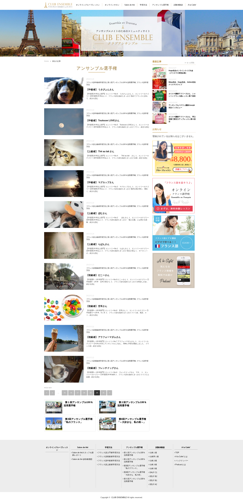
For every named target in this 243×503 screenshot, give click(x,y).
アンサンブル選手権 (160, 5)
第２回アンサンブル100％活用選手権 (134, 460)
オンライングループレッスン (88, 5)
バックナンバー (181, 461)
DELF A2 (153, 484)
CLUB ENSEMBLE (119, 497)
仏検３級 (153, 464)
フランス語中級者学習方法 (96, 82)
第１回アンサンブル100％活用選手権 (121, 82)
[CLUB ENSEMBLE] (58, 6)
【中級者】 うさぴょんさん (101, 89)
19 (90, 393)
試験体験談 (178, 5)
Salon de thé (129, 5)
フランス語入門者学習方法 (109, 453)
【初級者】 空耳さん (96, 306)
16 (71, 393)
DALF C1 (153, 472)
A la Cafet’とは (181, 456)
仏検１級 (153, 453)
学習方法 (143, 5)
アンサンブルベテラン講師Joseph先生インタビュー (182, 106)
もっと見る (190, 62)
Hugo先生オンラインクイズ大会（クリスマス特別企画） (181, 72)
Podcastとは (180, 464)
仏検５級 (153, 468)
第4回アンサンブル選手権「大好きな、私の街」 (134, 473)
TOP (177, 453)
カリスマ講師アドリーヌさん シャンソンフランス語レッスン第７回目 (182, 95)
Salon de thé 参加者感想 (82, 459)
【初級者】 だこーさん (99, 275)
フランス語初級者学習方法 (96, 268)
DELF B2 (153, 476)
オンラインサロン (112, 5)
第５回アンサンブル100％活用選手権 (134, 480)
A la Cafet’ (192, 5)
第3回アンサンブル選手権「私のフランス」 (134, 467)
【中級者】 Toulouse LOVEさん (102, 120)
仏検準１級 (154, 456)
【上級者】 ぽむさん (96, 213)
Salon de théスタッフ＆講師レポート (83, 454)
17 (77, 393)
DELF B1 (153, 480)
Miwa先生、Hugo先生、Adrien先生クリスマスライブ (182, 83)
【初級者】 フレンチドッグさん (102, 368)
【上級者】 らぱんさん (97, 244)
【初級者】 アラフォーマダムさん (103, 337)
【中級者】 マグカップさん (101, 182)
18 (84, 393)
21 (103, 393)
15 (65, 393)
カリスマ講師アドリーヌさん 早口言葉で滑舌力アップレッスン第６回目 (182, 119)
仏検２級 (153, 461)
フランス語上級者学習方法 (96, 144)
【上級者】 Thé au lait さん (101, 151)
